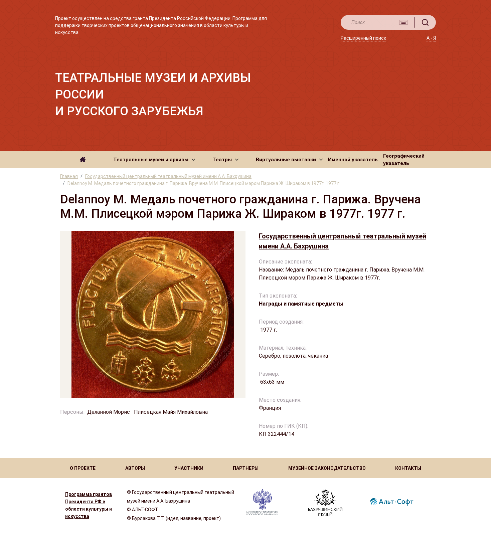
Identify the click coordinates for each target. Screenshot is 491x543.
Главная (69, 176)
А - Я (431, 38)
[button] (154, 159)
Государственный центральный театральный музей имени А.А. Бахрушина (168, 176)
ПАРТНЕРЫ (246, 468)
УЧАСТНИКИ (188, 468)
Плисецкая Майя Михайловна (171, 412)
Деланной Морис (109, 412)
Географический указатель (404, 160)
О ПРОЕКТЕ (83, 468)
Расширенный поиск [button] (363, 38)
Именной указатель (353, 160)
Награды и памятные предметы (301, 304)
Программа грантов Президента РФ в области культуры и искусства (88, 505)
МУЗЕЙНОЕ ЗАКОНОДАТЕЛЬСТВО (327, 468)
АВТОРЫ (135, 468)
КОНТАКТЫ (408, 468)
